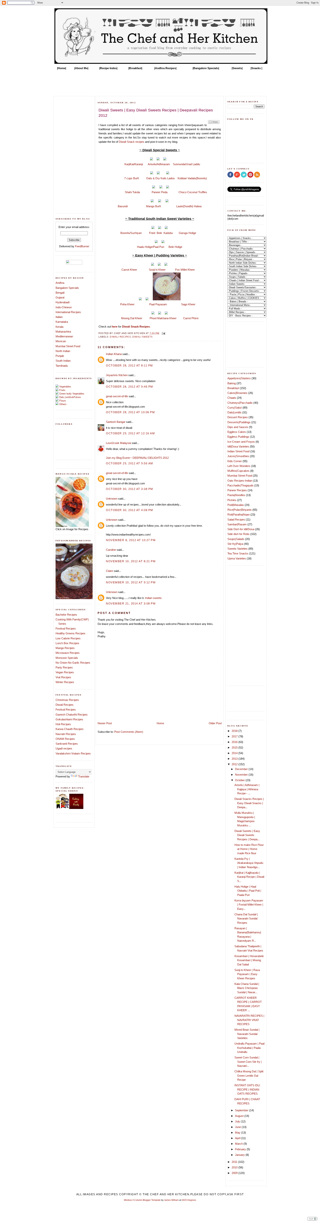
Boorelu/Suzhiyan (131, 232)
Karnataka (62, 321)
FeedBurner (82, 246)
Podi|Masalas (235, 504)
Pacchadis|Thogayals (240, 485)
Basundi (123, 206)
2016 (235, 742)
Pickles (231, 500)
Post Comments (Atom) (128, 731)
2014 (235, 753)
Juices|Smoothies (238, 456)
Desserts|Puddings (239, 422)
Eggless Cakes (236, 431)
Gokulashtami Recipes (69, 719)
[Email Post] (163, 333)
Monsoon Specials (67, 657)
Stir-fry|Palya (235, 543)
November (242, 774)
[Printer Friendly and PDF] (213, 123)
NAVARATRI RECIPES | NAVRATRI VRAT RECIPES (249, 1020)
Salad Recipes (236, 519)
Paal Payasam (158, 304)
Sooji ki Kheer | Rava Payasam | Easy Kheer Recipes (247, 974)
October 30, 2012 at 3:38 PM (129, 488)
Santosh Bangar (115, 421)
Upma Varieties (236, 558)
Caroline (111, 549)
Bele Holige (175, 246)
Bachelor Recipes (66, 614)
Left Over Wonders (238, 466)
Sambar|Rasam (237, 524)
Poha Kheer (127, 304)
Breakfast (233, 388)
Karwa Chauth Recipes (70, 729)
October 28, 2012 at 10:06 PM (130, 412)
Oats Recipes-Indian (239, 480)
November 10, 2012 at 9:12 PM (131, 582)
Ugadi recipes (64, 748)
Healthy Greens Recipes (70, 633)
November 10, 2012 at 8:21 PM (131, 561)
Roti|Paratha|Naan (238, 514)
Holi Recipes (63, 724)
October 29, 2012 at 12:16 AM (130, 433)
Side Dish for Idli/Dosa (240, 529)
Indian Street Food (238, 451)
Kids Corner (234, 461)
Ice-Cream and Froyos (241, 441)
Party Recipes (64, 667)
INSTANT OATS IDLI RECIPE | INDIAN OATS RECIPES (247, 1089)
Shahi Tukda (132, 192)
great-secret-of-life (117, 396)
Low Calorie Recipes (68, 638)
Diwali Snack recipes (131, 141)
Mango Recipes (65, 648)
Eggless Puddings (238, 436)
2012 (235, 764)
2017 (235, 736)
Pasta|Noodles (236, 495)
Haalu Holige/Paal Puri (150, 246)
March (239, 1143)
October (240, 780)
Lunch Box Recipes (67, 643)
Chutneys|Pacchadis (240, 402)
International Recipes (68, 312)
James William (171, 1200)
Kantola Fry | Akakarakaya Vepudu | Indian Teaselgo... (248, 863)
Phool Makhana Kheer (163, 318)
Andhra (60, 282)
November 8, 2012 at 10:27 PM (131, 540)
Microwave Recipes (68, 652)
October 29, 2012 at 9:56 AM (129, 463)
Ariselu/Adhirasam (159, 164)
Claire (109, 570)
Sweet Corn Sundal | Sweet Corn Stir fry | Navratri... (248, 1061)
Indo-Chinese (64, 307)
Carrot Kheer (129, 269)
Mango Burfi (153, 206)
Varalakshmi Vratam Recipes (73, 753)
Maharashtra (63, 331)
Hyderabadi (62, 302)
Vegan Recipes (65, 672)
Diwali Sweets (142, 337)
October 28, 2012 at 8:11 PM (129, 365)
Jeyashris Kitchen (117, 375)
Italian (59, 316)
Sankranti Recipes (67, 743)
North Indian (63, 351)
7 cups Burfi (131, 178)
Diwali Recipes (65, 704)
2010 (235, 1167)
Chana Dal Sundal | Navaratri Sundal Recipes (246, 918)
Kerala (59, 326)
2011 (235, 1161)
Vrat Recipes (63, 677)
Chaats (231, 397)
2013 (235, 758)
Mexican (61, 341)
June (238, 1127)
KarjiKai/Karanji (134, 164)
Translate (83, 776)
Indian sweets (153, 597)
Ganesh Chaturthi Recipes (72, 714)
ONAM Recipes (65, 738)
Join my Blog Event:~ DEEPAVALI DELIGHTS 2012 (137, 457)
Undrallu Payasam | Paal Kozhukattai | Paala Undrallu (249, 1047)
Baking (231, 383)
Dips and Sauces (237, 427)
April (238, 1138)
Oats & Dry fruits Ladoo (160, 178)
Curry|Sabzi (234, 407)
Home (160, 723)
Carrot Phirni (190, 318)
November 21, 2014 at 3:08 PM (131, 603)
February (241, 1149)
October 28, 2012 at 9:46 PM (129, 386)
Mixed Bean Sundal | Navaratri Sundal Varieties (246, 1034)
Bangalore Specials (67, 287)
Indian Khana (114, 354)
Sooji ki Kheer (157, 269)
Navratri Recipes (66, 734)
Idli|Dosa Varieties (238, 446)
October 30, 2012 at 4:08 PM (129, 510)
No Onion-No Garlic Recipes (73, 662)
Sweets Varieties (237, 548)
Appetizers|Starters (239, 378)
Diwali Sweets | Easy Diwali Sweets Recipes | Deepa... (247, 835)
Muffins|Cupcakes (238, 470)
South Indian (63, 360)
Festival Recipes (66, 628)
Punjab (60, 355)
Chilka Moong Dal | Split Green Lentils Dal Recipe (248, 1075)
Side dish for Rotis (238, 534)
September (242, 1110)
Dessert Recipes (237, 417)
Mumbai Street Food (68, 346)
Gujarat (60, 297)
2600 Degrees (189, 1200)
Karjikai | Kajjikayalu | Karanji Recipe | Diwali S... (249, 877)
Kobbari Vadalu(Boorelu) (192, 178)
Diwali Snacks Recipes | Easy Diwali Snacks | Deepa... (249, 803)
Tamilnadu (62, 365)
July (238, 1121)
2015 (235, 747)
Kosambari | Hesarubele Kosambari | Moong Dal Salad (249, 960)
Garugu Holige (187, 232)
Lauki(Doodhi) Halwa (188, 206)
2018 (235, 730)
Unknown (111, 498)
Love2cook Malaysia (118, 443)
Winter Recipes (65, 682)
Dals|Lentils (234, 412)
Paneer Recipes (237, 490)
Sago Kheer (188, 304)
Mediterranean (64, 336)
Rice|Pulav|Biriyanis (239, 509)
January (240, 1154)
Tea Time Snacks (237, 553)
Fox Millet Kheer (185, 269)
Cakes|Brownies (237, 392)
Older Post (215, 723)
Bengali (60, 292)
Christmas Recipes (67, 699)
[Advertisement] (160, 82)
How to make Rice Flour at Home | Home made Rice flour (249, 849)
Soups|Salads (235, 539)
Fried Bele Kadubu (161, 232)
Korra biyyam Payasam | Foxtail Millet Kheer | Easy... (248, 904)
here (114, 326)
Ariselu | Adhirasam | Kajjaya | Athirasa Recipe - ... (246, 789)
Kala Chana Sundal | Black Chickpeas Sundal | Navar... (246, 988)
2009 (235, 1173)
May (238, 1132)
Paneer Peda (159, 192)
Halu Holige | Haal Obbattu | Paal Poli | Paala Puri (247, 890)
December (242, 769)
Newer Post (105, 723)
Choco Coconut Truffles (193, 192)
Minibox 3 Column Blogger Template (142, 1200)
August (239, 1115)
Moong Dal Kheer (131, 318)
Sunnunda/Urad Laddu (186, 164)
